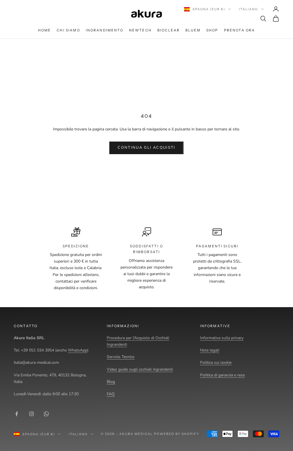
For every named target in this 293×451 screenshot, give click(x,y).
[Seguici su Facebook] (16, 414)
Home (44, 30)
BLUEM (193, 30)
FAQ (111, 394)
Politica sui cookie (215, 362)
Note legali (209, 350)
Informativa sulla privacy (221, 338)
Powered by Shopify (176, 434)
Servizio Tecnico (120, 356)
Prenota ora (239, 30)
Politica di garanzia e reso (222, 375)
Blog (111, 381)
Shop (212, 30)
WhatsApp (77, 350)
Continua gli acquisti (146, 147)
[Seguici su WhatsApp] (46, 414)
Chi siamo (68, 30)
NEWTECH (140, 30)
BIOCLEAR (168, 30)
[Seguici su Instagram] (31, 414)
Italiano (248, 9)
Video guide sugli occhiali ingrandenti (140, 369)
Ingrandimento (104, 30)
